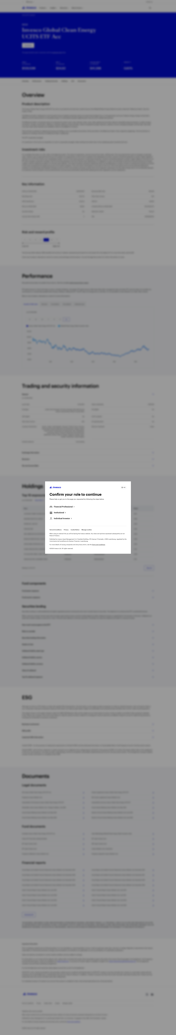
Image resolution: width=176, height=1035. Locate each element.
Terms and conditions (98, 544)
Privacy (66, 529)
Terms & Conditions (56, 529)
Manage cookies (87, 529)
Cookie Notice (75, 529)
